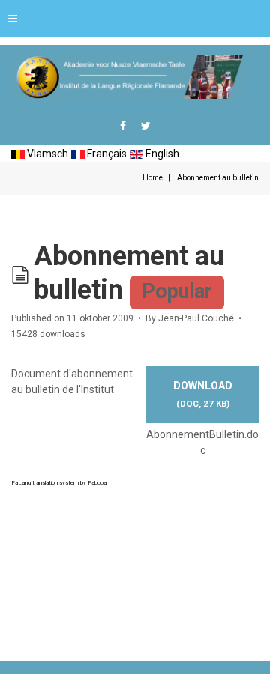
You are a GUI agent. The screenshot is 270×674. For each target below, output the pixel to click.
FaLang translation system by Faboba (58, 482)
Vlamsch (46, 154)
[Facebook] (123, 126)
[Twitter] (146, 126)
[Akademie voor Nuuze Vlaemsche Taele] (127, 77)
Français (106, 154)
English (161, 154)
